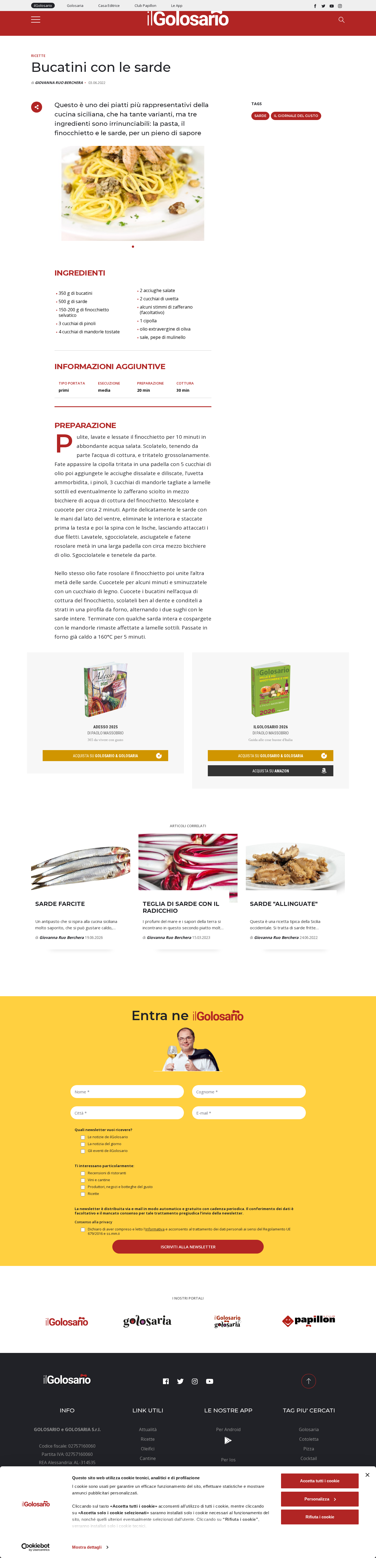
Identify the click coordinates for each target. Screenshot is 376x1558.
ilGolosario (43, 5)
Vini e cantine (99, 1180)
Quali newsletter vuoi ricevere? (103, 1129)
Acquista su (270, 771)
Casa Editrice (109, 5)
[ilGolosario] (188, 17)
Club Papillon (145, 5)
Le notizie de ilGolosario (108, 1137)
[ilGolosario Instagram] (340, 5)
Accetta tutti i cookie (319, 1480)
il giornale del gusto (296, 116)
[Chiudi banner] (367, 1475)
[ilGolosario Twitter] (323, 5)
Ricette (38, 55)
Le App (176, 5)
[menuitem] (148, 1429)
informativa (155, 1229)
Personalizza (316, 1499)
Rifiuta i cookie (320, 1517)
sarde (260, 116)
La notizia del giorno (104, 1144)
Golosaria (75, 5)
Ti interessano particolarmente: (104, 1166)
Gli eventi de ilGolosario (108, 1150)
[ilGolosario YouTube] (331, 5)
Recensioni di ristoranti (107, 1173)
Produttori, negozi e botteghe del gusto (120, 1186)
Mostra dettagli (87, 1547)
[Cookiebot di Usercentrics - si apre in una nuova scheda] (36, 1547)
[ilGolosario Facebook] (315, 5)
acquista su (105, 756)
